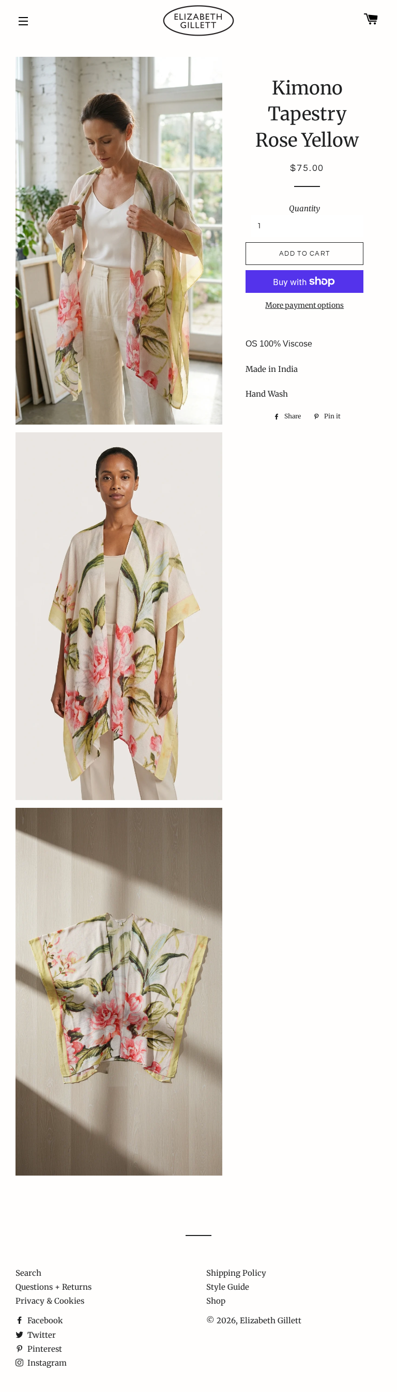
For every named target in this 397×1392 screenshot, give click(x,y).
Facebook (44, 1320)
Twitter (40, 1335)
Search (28, 1273)
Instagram (46, 1363)
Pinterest (43, 1349)
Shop (215, 1301)
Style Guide (227, 1287)
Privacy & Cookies (50, 1301)
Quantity (304, 208)
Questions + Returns (53, 1287)
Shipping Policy (236, 1273)
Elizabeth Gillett (270, 1320)
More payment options (304, 305)
